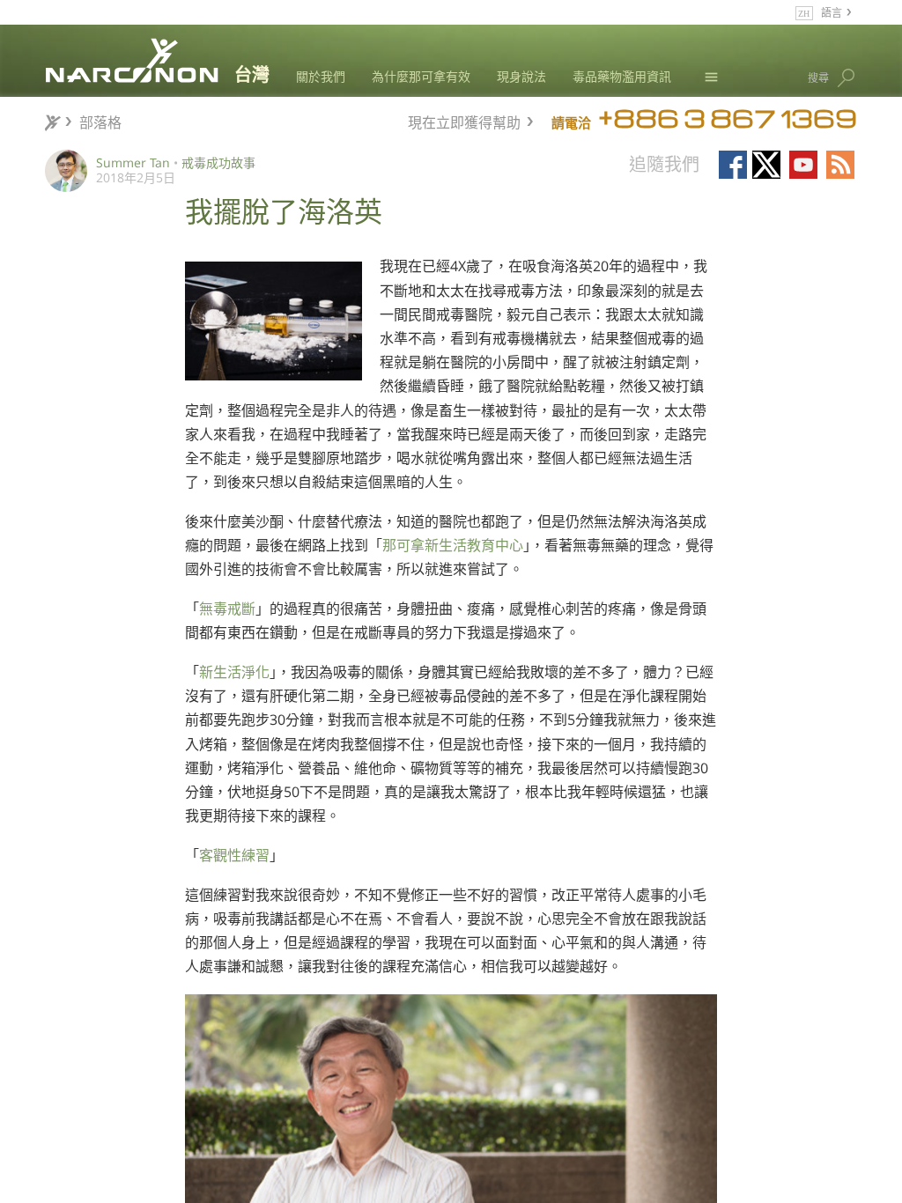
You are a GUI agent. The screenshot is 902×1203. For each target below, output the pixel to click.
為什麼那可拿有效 (421, 76)
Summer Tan (133, 162)
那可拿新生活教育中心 (452, 545)
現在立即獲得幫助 (464, 120)
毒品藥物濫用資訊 (622, 76)
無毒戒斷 (227, 608)
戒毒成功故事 (218, 162)
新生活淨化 (234, 672)
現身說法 (521, 76)
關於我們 (320, 76)
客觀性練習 (234, 855)
